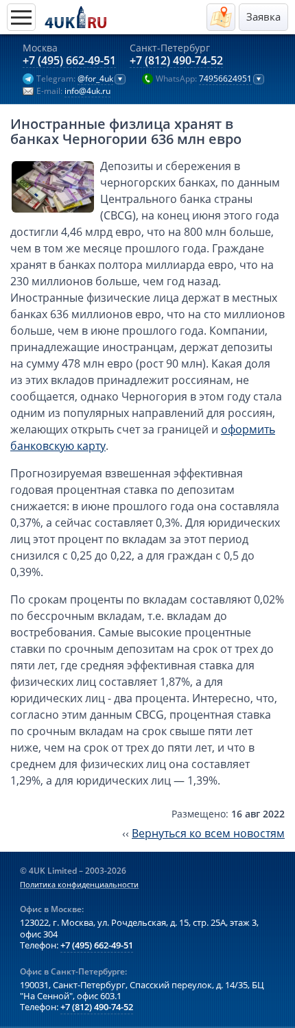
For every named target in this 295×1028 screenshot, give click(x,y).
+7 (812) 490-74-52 (176, 61)
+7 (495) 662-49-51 (69, 61)
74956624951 (225, 78)
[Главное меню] (21, 17)
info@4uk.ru (87, 91)
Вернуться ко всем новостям (208, 833)
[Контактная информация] (220, 17)
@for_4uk (95, 78)
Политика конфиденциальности (79, 884)
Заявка (263, 17)
